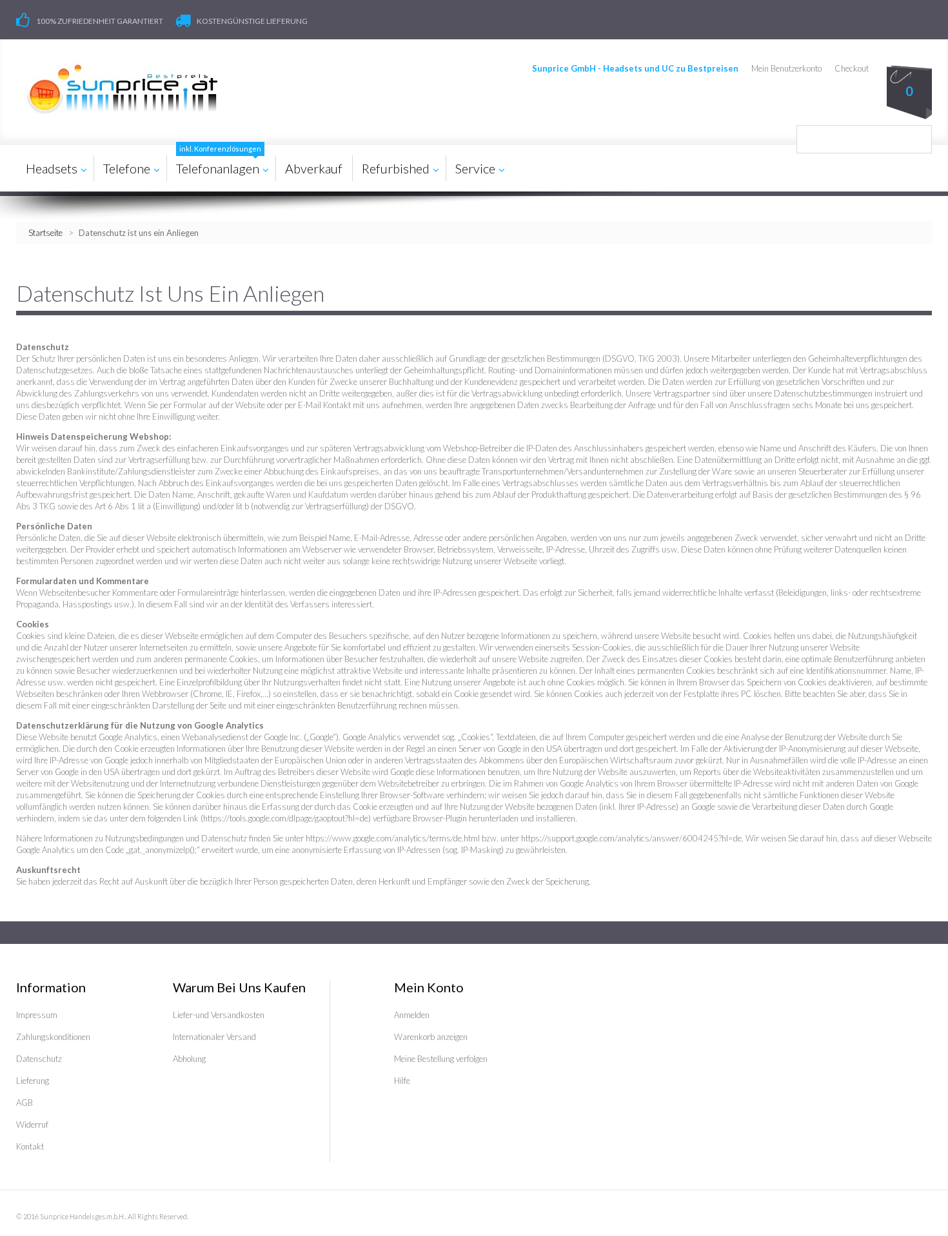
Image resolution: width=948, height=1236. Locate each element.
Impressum (36, 1015)
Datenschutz (39, 1059)
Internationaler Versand (214, 1037)
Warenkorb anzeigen (431, 1037)
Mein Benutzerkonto (786, 68)
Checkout (851, 68)
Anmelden (412, 1015)
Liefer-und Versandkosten (218, 1015)
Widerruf (32, 1124)
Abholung (189, 1059)
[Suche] (918, 139)
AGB (24, 1102)
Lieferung (32, 1080)
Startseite (45, 233)
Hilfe (402, 1080)
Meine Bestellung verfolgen (441, 1059)
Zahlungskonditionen (53, 1037)
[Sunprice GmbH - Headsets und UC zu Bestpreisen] (121, 89)
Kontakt (30, 1146)
